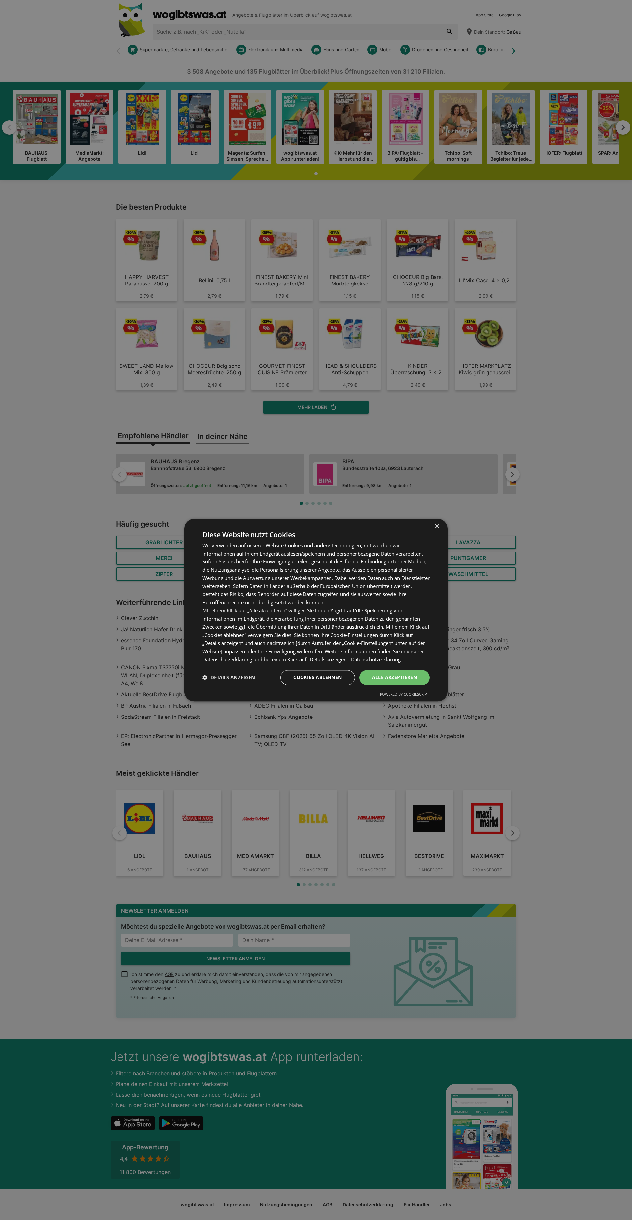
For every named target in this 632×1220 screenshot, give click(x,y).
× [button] (436, 526)
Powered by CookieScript (404, 694)
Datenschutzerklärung (376, 659)
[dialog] (316, 610)
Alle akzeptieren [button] (394, 677)
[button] (228, 677)
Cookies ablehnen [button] (317, 677)
